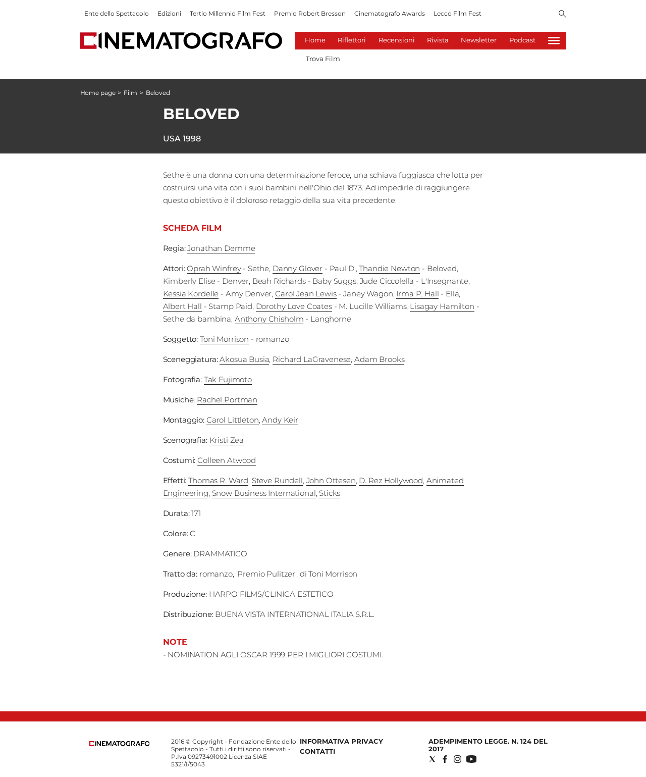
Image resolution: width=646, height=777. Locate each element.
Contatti (317, 751)
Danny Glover (297, 268)
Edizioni (169, 13)
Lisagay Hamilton (442, 306)
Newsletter (479, 40)
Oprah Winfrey (214, 268)
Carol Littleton (232, 420)
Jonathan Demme (221, 248)
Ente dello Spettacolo (116, 13)
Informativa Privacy (341, 741)
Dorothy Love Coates (294, 306)
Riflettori (352, 40)
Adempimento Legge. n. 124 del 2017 (488, 745)
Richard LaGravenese (312, 359)
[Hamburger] (554, 40)
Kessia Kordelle (191, 293)
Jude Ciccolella (387, 281)
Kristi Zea (226, 440)
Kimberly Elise (189, 281)
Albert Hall (182, 306)
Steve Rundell (277, 480)
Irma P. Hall (417, 293)
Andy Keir (280, 420)
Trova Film (323, 59)
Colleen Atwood (226, 460)
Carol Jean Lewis (306, 293)
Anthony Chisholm (269, 319)
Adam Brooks (379, 359)
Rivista (438, 40)
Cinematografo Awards (389, 13)
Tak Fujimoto (228, 379)
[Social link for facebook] (445, 759)
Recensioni (397, 40)
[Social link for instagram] (457, 759)
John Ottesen (331, 480)
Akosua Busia (244, 359)
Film (130, 92)
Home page (98, 92)
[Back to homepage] (119, 744)
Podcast (522, 40)
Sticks (329, 493)
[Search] (562, 14)
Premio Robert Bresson (310, 13)
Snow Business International (264, 493)
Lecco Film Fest (457, 13)
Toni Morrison (224, 339)
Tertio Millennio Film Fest (227, 13)
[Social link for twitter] (432, 759)
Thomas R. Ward (218, 480)
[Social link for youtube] (471, 759)
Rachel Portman (227, 399)
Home (315, 40)
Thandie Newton (389, 268)
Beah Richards (279, 281)
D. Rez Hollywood (391, 480)
